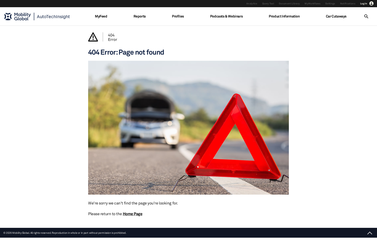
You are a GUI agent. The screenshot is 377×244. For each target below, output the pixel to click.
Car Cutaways (336, 16)
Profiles (178, 16)
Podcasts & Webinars (226, 16)
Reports (140, 16)
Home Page (132, 213)
